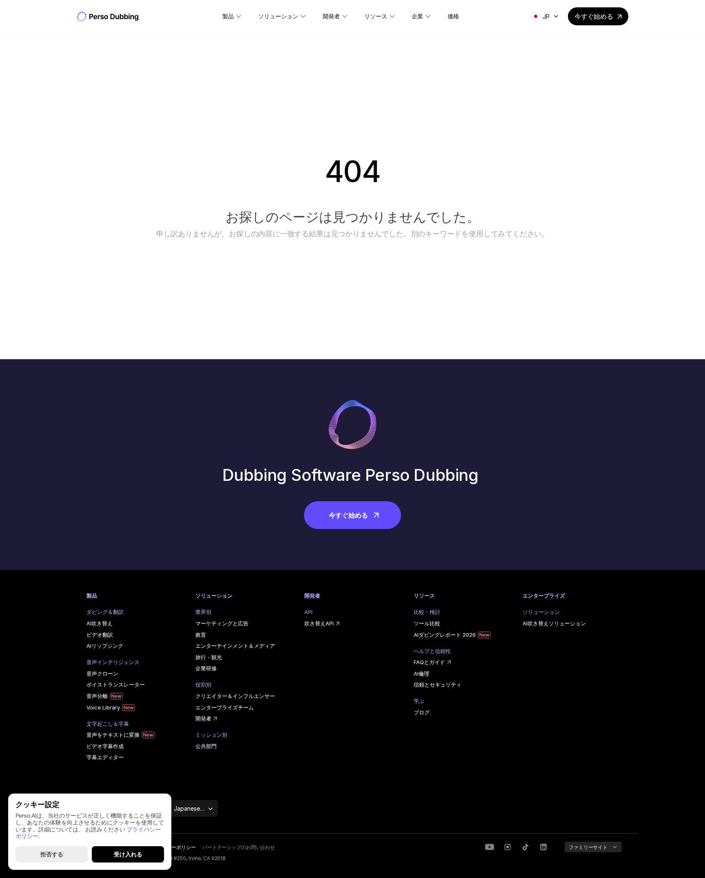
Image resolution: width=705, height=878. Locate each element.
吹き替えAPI (319, 623)
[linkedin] (507, 847)
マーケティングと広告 (221, 623)
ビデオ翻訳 (99, 634)
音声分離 (97, 696)
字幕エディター (105, 757)
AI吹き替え (99, 623)
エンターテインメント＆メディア (235, 645)
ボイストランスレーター (115, 684)
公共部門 (206, 746)
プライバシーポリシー (171, 847)
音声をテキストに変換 (113, 734)
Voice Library (103, 707)
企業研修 (206, 668)
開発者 (203, 718)
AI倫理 (421, 673)
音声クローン (102, 673)
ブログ (422, 712)
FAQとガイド (429, 662)
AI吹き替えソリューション (554, 623)
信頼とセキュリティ (437, 684)
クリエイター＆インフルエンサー (235, 696)
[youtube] (489, 847)
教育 (200, 634)
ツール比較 (427, 623)
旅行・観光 (208, 657)
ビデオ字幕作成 (105, 746)
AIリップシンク (104, 645)
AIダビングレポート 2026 (445, 634)
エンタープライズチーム (224, 707)
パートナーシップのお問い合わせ (238, 847)
